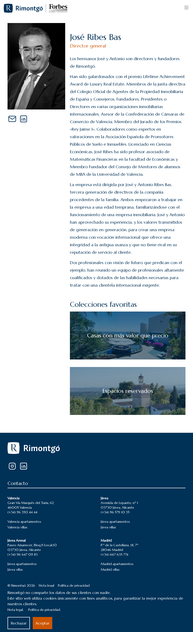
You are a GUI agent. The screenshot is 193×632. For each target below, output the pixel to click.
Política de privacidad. (44, 610)
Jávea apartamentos (115, 521)
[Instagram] (12, 466)
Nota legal (46, 585)
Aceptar (42, 623)
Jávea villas (108, 527)
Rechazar (19, 623)
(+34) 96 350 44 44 (22, 512)
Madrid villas (110, 569)
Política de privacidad (74, 585)
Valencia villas (17, 527)
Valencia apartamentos (24, 521)
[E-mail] (12, 119)
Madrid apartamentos (117, 564)
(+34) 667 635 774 (114, 554)
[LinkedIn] (23, 119)
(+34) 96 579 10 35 (115, 512)
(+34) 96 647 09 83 (23, 554)
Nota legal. (16, 610)
